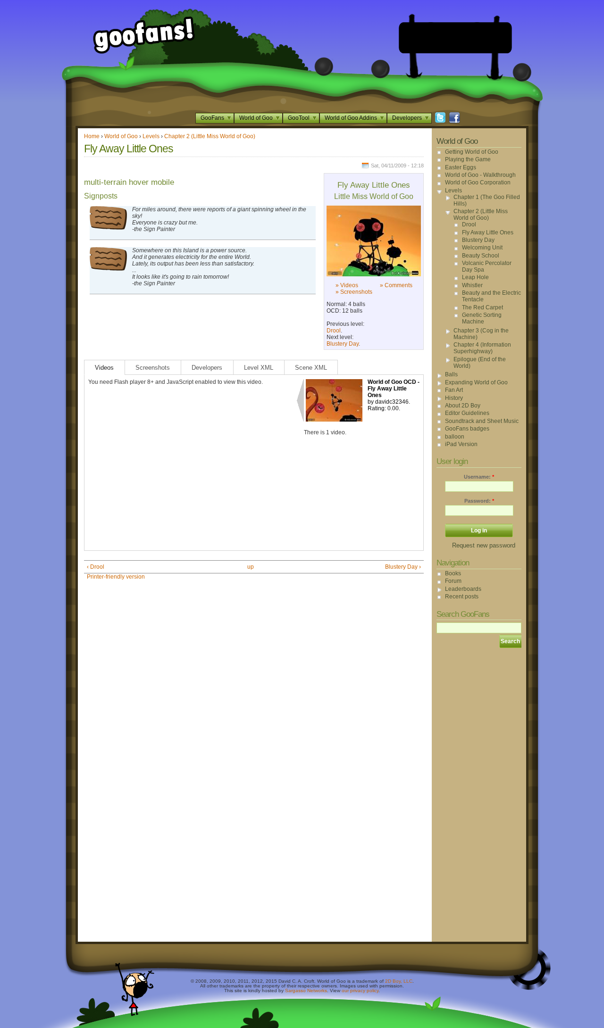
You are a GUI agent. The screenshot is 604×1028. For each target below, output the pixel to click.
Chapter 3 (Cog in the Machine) (481, 333)
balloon (454, 436)
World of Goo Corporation (478, 182)
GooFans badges (467, 428)
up (250, 567)
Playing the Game (468, 159)
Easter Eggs (460, 167)
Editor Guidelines (467, 413)
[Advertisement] (455, 38)
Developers (407, 118)
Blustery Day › (403, 567)
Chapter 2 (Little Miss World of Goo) (209, 136)
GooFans (212, 118)
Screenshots (152, 367)
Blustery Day (343, 343)
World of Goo (256, 118)
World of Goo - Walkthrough (480, 175)
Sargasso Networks (306, 990)
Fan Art (454, 390)
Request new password (483, 545)
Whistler (472, 285)
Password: (479, 501)
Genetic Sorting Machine (482, 318)
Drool (334, 330)
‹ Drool (95, 567)
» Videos (347, 285)
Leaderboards (463, 589)
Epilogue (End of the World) (479, 362)
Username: (479, 477)
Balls (451, 374)
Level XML (258, 367)
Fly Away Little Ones (487, 232)
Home (92, 136)
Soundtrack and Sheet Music (482, 421)
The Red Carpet (482, 307)
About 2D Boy (462, 405)
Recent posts (461, 596)
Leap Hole (475, 277)
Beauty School (480, 255)
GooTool (299, 118)
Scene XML (311, 367)
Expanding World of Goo (476, 382)
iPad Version (461, 444)
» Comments (396, 285)
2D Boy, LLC (398, 981)
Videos (104, 367)
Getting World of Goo (471, 152)
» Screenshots (354, 292)
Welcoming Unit (482, 247)
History (454, 398)
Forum (453, 581)
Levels (151, 136)
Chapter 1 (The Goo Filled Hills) (486, 200)
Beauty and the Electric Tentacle (491, 296)
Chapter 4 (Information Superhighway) (482, 348)
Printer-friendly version (116, 576)
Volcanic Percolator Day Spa (487, 266)
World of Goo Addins (351, 118)
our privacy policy (360, 990)
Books (453, 573)
